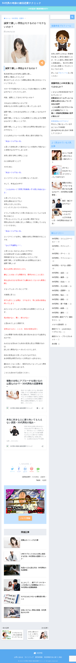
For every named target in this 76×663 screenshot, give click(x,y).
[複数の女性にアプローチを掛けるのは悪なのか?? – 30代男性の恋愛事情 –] (62, 180)
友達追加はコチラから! (59, 121)
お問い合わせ (18, 657)
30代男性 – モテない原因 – (62, 266)
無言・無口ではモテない (67, 202)
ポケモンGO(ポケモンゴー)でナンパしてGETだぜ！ (62, 172)
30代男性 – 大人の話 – (61, 286)
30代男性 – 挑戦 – (60, 299)
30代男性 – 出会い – (61, 282)
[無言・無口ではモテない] (62, 198)
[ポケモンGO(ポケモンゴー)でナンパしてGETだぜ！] (62, 165)
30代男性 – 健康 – (60, 277)
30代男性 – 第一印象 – (61, 304)
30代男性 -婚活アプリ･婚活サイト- (62, 318)
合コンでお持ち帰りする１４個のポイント (62, 157)
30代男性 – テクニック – (61, 247)
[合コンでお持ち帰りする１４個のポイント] (62, 150)
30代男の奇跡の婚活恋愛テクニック (21, 3)
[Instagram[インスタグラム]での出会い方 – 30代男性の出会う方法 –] (62, 208)
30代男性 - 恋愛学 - (39, 477)
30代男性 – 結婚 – (60, 308)
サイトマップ (29, 657)
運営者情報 (39, 657)
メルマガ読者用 (59, 324)
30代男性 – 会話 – (60, 273)
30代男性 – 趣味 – (60, 313)
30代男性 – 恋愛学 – (61, 290)
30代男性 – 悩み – (60, 295)
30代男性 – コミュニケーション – (62, 240)
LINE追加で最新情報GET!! (38, 9)
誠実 (44, 480)
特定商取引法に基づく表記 (53, 657)
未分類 (55, 344)
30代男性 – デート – (61, 254)
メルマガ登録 (25, 518)
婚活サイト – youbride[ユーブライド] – (61, 330)
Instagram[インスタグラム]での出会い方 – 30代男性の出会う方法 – (62, 217)
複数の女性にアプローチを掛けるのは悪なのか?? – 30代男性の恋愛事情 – (62, 189)
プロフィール (63, 73)
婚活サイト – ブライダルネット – (62, 337)
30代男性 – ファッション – (62, 259)
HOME (39, 653)
